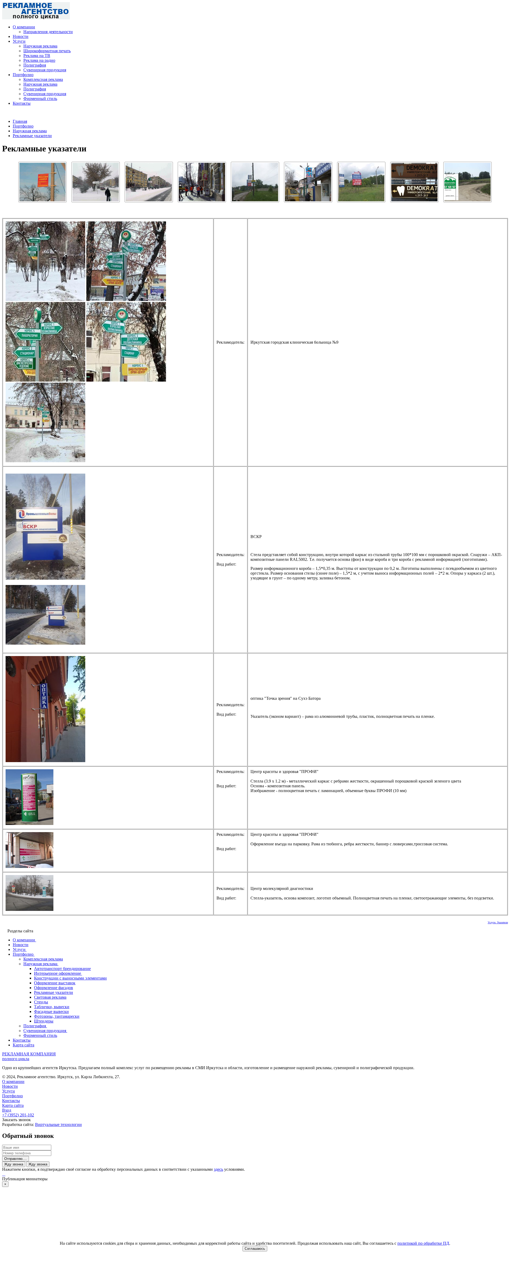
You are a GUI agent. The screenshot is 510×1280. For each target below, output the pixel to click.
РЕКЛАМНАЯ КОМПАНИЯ (29, 1054)
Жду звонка (13, 1164)
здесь (218, 1169)
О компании (24, 27)
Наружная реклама (40, 46)
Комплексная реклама (43, 79)
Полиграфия (34, 65)
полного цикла (15, 1058)
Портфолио (23, 74)
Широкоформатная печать (47, 51)
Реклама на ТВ (36, 55)
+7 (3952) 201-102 (18, 1115)
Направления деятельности (48, 31)
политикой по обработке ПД (423, 1243)
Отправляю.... (15, 1159)
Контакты (22, 103)
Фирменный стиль (40, 98)
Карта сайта (13, 1105)
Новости (20, 36)
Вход (6, 1110)
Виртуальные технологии (58, 1124)
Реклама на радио (39, 60)
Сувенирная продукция (44, 70)
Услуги (19, 41)
